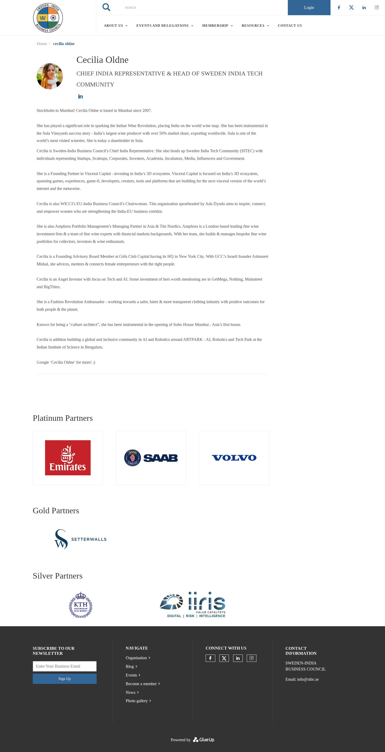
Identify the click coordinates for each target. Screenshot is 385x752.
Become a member (141, 684)
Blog (130, 666)
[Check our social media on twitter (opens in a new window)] (224, 658)
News (130, 692)
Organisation (136, 658)
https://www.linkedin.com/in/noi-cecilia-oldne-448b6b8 (80, 96)
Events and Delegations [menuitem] (162, 26)
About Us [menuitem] (113, 26)
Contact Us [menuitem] (290, 26)
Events (131, 675)
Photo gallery (137, 701)
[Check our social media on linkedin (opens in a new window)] (237, 658)
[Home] (48, 18)
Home (42, 43)
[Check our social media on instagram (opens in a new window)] (251, 658)
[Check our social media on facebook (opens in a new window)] (210, 658)
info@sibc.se (308, 679)
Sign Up (64, 679)
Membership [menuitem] (215, 26)
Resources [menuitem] (253, 26)
